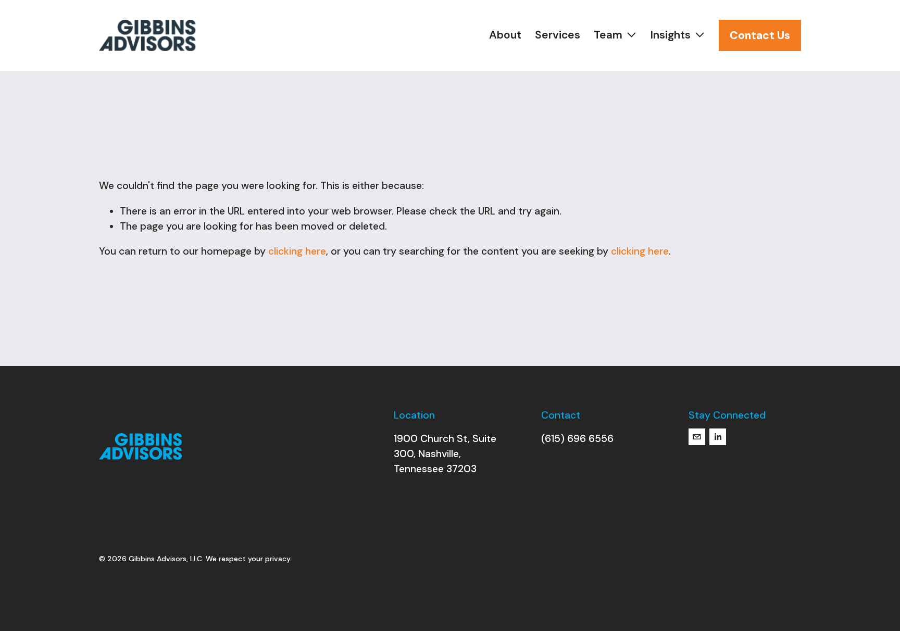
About (505, 35)
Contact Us (760, 35)
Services (557, 35)
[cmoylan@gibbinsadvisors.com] (697, 436)
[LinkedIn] (717, 436)
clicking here (297, 251)
